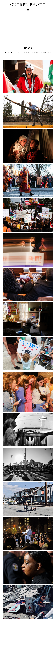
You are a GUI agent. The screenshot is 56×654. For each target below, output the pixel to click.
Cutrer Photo (28, 5)
